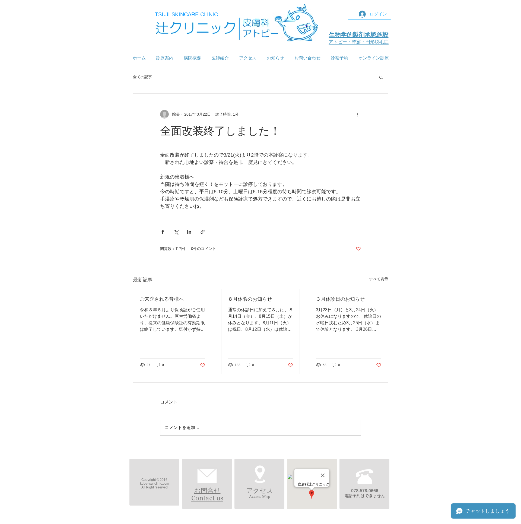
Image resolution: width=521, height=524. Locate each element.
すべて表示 (378, 279)
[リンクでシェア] (202, 231)
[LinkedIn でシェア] (189, 231)
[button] (381, 77)
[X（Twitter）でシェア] (176, 231)
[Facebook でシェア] (162, 231)
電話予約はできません (364, 495)
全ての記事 (142, 77)
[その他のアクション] (357, 114)
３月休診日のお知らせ (340, 299)
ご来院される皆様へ (162, 299)
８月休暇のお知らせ (250, 299)
